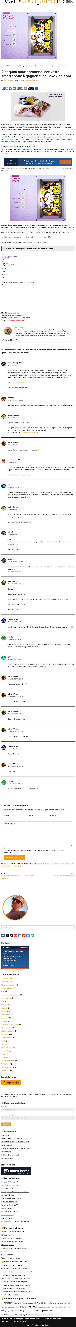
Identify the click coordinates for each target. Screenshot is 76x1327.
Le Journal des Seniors (9, 1211)
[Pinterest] (23, 935)
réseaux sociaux (67, 1311)
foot (26, 1307)
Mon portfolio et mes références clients (15, 1142)
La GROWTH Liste (7, 1195)
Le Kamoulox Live (7, 1188)
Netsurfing (5, 1034)
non (41, 1311)
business (25, 1303)
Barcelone (5, 982)
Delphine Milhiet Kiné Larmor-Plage (13, 1248)
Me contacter (6, 1152)
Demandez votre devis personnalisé (14, 1321)
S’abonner (6, 1124)
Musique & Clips (7, 1031)
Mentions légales (7, 1158)
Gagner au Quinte (7, 1218)
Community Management (10, 995)
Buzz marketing (6, 988)
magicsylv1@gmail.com (30, 432)
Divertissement (6, 998)
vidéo (15, 1314)
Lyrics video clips (7, 1145)
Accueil (3, 66)
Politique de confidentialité (10, 1155)
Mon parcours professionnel (11, 1138)
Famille (3, 1011)
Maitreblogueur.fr (7, 1245)
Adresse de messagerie (8, 1115)
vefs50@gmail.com (14, 571)
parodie (45, 1311)
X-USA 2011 (5, 1070)
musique (36, 1311)
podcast (56, 1311)
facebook (11, 1307)
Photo (3, 1041)
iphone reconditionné (8, 1255)
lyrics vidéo (11, 1311)
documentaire (68, 1303)
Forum (3, 1251)
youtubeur (43, 1314)
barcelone (9, 1302)
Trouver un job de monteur (11, 1258)
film (23, 1307)
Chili (2, 992)
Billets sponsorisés (13, 66)
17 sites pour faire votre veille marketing (15, 1278)
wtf (33, 1314)
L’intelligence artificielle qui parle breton (15, 1192)
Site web (53, 816)
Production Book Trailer (52, 1319)
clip (50, 1303)
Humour (4, 1018)
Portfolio (4, 1044)
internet (57, 1307)
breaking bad (17, 1303)
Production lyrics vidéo (33, 1319)
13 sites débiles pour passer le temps (14, 1288)
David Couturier (8, 80)
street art (4, 1314)
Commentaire (9, 824)
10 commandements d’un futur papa (14, 1282)
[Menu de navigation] (38, 4)
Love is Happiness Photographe (12, 1242)
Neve (28, 1325)
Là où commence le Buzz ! (10, 1185)
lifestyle (4, 1311)
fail (16, 1307)
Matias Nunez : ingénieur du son (12, 1232)
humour (32, 1306)
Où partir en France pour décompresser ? (16, 1285)
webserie (30, 1314)
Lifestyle (4, 1021)
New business (6, 1038)
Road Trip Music (7, 1047)
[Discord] (28, 935)
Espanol (4, 1008)
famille (19, 1307)
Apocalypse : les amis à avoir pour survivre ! (17, 1292)
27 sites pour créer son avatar (12, 1265)
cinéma (46, 1303)
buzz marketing (34, 1303)
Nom (6, 816)
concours (55, 1303)
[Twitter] (13, 340)
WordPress (45, 1325)
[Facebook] (16, 340)
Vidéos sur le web (7, 1061)
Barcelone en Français (9, 1202)
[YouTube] (15, 935)
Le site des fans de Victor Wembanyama (15, 1221)
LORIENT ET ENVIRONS (10, 1024)
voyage (22, 1314)
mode (30, 1311)
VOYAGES (4, 1064)
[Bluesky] (11, 340)
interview (62, 1307)
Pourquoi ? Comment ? (9, 1182)
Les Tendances (6, 1208)
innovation (47, 1307)
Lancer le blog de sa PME (10, 1205)
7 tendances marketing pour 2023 (13, 1275)
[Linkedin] (6, 340)
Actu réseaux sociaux (9, 978)
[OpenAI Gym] (32, 935)
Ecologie (4, 1005)
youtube (37, 1314)
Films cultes (5, 1015)
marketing (19, 1310)
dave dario (61, 1303)
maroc (26, 1311)
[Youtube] (8, 340)
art (2, 1303)
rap (60, 1311)
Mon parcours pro (16, 1319)
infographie (41, 1307)
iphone (68, 1307)
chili (42, 1303)
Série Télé (4, 1051)
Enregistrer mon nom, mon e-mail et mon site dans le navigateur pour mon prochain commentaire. (34, 851)
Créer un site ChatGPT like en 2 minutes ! (15, 1268)
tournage (9, 1314)
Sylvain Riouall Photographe (11, 1238)
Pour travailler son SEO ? (10, 1295)
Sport (3, 1054)
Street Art (4, 1057)
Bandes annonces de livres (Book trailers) (16, 1148)
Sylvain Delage (13, 415)
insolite (52, 1307)
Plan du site (5, 1135)
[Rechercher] (72, 927)
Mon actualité (6, 1028)
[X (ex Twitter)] (11, 935)
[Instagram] (3, 340)
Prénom (4, 1106)
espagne (4, 1307)
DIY (2, 1001)
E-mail (30, 816)
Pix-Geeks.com (6, 1235)
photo (51, 1311)
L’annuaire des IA (7, 1215)
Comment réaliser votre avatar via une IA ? (16, 1272)
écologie (49, 1315)
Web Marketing (6, 1067)
